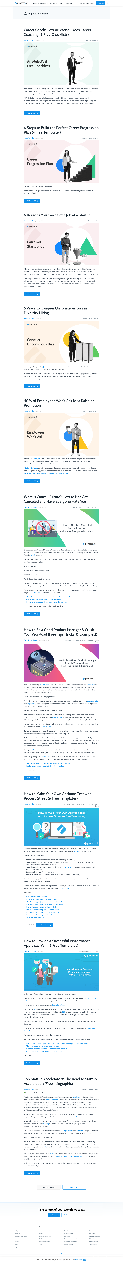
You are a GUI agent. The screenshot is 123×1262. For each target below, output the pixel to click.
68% (35, 1009)
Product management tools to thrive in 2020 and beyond (47, 766)
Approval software (93, 1241)
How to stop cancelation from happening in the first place (46, 602)
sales (89, 701)
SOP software (92, 1239)
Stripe (65, 1131)
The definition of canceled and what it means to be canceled (48, 597)
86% (32, 750)
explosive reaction (72, 1117)
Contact (84, 3)
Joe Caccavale (48, 367)
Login (92, 3)
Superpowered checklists (35, 917)
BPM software (92, 1233)
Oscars (86, 998)
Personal (82, 640)
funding (46, 1124)
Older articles (74, 1187)
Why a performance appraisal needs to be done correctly (46, 1049)
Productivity (89, 640)
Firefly (33, 555)
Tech (40, 1244)
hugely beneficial (58, 1005)
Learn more (78, 1259)
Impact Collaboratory (52, 1100)
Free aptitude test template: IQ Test (39, 915)
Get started (54, 1215)
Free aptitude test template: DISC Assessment (42, 912)
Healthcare (42, 1239)
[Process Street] (21, 3)
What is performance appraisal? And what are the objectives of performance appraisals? (57, 1043)
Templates (53, 3)
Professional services (44, 1241)
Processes (96, 951)
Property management (45, 1236)
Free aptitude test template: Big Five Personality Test (45, 904)
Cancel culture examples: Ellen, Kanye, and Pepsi (43, 599)
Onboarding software (94, 1236)
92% (64, 1012)
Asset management (44, 1231)
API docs (24, 1236)
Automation (90, 40)
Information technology (70, 1241)
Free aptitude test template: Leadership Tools (42, 910)
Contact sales (68, 1215)
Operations (67, 1231)
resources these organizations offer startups (71, 1156)
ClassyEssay (90, 685)
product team (46, 727)
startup (51, 1154)
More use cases (93, 1244)
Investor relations (68, 1244)
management (69, 867)
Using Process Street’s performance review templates (45, 1051)
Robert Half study (31, 468)
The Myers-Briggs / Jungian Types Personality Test (44, 902)
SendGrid (79, 1131)
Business (85, 1089)
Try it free (101, 3)
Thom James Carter (30, 507)
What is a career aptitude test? (37, 897)
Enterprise (17, 1239)
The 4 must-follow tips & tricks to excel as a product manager (48, 763)
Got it (84, 1259)
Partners (17, 1241)
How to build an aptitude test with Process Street (43, 899)
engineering (31, 704)
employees (36, 459)
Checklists (71, 804)
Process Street (36, 593)
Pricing (61, 3)
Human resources (68, 1233)
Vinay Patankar (29, 40)
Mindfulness (95, 507)
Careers (96, 40)
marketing (95, 701)
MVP (46, 1147)
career (76, 851)
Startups (96, 221)
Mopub (70, 1131)
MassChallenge (77, 1097)
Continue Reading (32, 113)
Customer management (70, 1239)
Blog (16, 1247)
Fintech (41, 1233)
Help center (17, 1236)
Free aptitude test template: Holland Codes (41, 907)
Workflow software (94, 1231)
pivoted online (57, 717)
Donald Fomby (44, 685)
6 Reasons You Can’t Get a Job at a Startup (57, 215)
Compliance (67, 1236)
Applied (77, 367)
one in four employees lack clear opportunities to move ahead (46, 473)
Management (74, 640)
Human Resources (93, 138)
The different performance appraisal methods (42, 1046)
